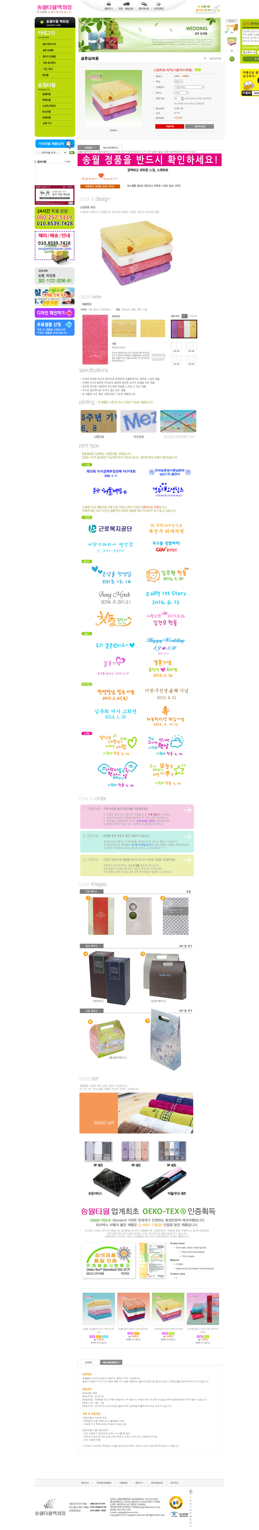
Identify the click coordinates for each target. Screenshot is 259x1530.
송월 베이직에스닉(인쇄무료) (133, 1329)
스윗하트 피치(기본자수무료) (168, 1329)
